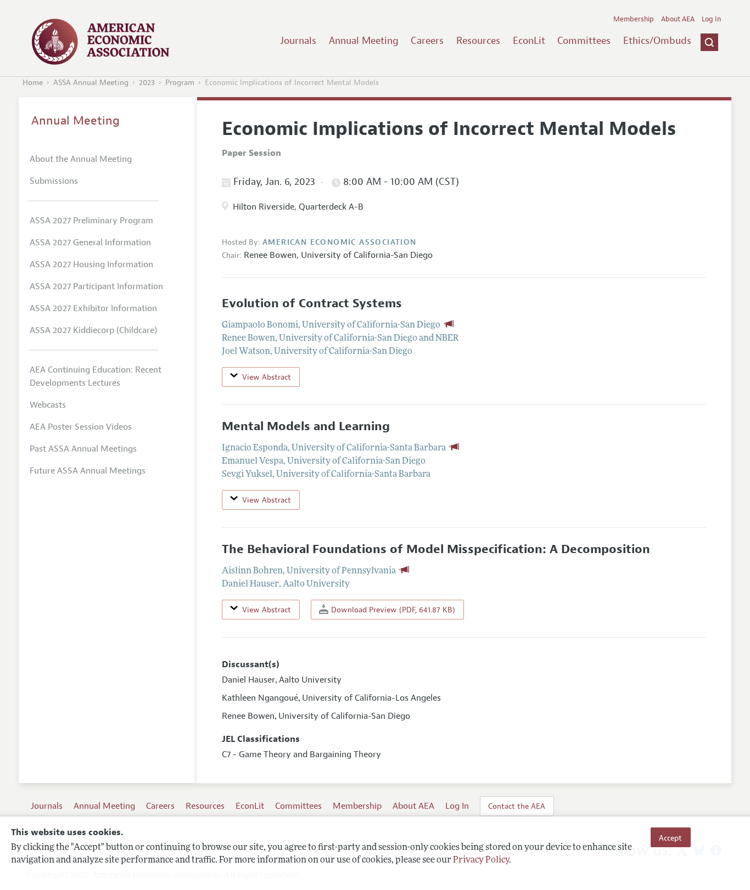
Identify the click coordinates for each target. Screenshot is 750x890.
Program (179, 82)
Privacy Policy (481, 861)
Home (33, 82)
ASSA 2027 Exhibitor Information (93, 308)
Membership (633, 19)
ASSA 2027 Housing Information (91, 264)
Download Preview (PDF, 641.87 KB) (392, 610)
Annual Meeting (364, 41)
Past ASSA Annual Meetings (83, 448)
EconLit (529, 41)
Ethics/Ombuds (657, 41)
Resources (478, 41)
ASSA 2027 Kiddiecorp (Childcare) (93, 330)
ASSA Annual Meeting (90, 82)
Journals (298, 41)
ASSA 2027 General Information (90, 242)
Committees (584, 41)
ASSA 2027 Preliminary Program (91, 220)
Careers (427, 41)
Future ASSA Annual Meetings (87, 470)
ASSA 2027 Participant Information (96, 286)
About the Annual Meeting (81, 159)
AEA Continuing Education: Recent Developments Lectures (95, 376)
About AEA (678, 19)
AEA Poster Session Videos (81, 426)
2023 (147, 82)
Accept (670, 837)
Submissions (54, 181)
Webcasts (48, 404)
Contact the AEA (516, 806)
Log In (711, 19)
